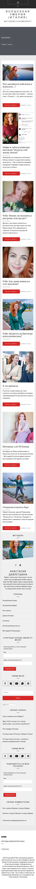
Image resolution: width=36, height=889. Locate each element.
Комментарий (26, 105)
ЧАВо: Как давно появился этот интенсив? (16, 282)
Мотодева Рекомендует (12, 631)
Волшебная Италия (10, 600)
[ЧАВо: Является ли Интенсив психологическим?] (18, 314)
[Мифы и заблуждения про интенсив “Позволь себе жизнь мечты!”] (18, 128)
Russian (6, 704)
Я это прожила (10, 385)
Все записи (7, 610)
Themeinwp (23, 877)
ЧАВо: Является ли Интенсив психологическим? (18, 335)
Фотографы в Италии (10, 729)
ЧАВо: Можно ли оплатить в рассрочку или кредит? (17, 217)
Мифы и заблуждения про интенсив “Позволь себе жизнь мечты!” (16, 150)
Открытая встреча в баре (16, 507)
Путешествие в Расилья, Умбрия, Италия (17, 734)
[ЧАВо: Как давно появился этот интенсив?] (18, 262)
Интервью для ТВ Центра (16, 446)
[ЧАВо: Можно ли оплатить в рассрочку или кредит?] (18, 196)
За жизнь (6, 621)
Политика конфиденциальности (15, 820)
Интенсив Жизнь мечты (11, 626)
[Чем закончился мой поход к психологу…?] (18, 72)
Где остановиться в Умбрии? (13, 716)
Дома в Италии (8, 616)
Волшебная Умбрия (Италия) (18, 14)
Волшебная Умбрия (10, 605)
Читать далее (11, 105)
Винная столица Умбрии (21, 808)
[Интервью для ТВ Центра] (18, 427)
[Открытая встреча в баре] (18, 488)
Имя (4, 652)
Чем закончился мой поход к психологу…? (17, 85)
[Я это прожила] (18, 366)
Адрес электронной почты (12, 660)
